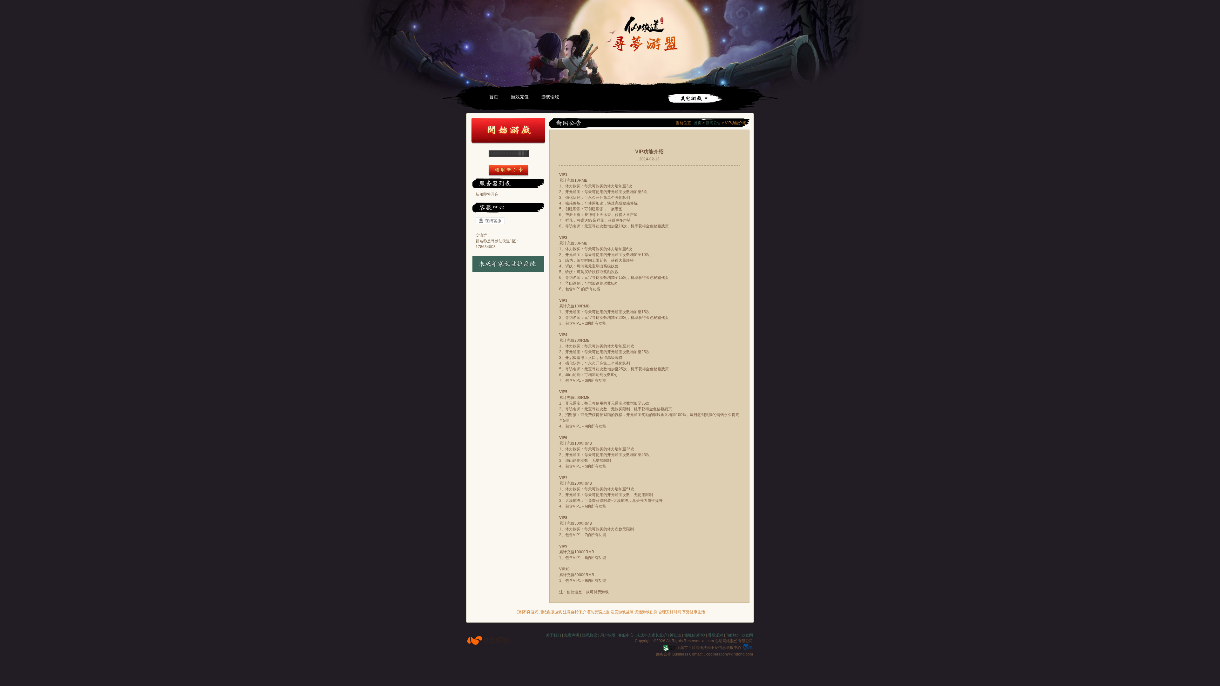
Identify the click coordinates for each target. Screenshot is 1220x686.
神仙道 (675, 635)
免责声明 (571, 635)
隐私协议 (589, 635)
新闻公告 (713, 123)
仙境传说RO (694, 635)
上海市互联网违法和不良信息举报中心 (708, 647)
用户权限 (607, 635)
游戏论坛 (550, 96)
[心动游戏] (489, 640)
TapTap (732, 635)
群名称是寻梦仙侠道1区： (498, 241)
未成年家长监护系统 (508, 264)
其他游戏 (695, 98)
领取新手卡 (509, 171)
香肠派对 (715, 635)
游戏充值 (520, 96)
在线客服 (490, 220)
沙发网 (747, 635)
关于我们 (553, 635)
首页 (493, 96)
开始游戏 (508, 131)
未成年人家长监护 (651, 635)
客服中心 (626, 635)
